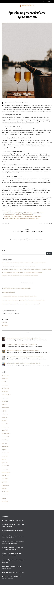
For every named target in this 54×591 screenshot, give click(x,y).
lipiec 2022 (4, 404)
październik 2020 (6, 472)
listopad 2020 (5, 469)
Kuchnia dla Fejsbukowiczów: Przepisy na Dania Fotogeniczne (23, 350)
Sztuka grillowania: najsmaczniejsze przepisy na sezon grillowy (18, 266)
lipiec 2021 (4, 443)
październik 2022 (6, 394)
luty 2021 (4, 459)
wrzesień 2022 (5, 398)
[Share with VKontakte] (51, 223)
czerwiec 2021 (5, 446)
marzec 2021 (5, 456)
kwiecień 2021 (5, 453)
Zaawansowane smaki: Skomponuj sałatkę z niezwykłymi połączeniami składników (23, 300)
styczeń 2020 (5, 501)
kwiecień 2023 (5, 375)
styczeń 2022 (5, 423)
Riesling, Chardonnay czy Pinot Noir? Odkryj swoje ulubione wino (24, 338)
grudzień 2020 (5, 465)
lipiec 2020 (4, 482)
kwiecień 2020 (5, 491)
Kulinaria (4, 322)
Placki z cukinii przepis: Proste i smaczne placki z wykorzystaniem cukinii (21, 304)
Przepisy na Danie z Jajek (8, 292)
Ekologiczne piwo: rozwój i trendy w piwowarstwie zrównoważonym (25, 356)
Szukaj (3, 250)
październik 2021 (6, 433)
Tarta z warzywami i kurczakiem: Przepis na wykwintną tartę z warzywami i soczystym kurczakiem (13, 560)
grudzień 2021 (5, 427)
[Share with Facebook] (43, 223)
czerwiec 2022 (5, 407)
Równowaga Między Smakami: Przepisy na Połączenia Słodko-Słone (19, 296)
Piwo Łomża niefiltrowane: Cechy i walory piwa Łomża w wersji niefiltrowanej (22, 272)
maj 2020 (4, 488)
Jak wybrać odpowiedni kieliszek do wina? (12, 520)
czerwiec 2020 (5, 485)
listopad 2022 (5, 391)
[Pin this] (50, 223)
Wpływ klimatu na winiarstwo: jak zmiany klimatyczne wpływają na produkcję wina (24, 262)
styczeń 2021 (5, 462)
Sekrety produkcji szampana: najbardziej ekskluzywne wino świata (21, 218)
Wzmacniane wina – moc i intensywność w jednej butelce (22, 344)
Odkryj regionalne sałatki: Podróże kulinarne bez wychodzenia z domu (20, 275)
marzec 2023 (5, 378)
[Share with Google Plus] (46, 223)
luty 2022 (4, 420)
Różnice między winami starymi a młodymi (13, 572)
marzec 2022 (5, 417)
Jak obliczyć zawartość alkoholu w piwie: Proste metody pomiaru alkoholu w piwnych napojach (26, 269)
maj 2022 (4, 411)
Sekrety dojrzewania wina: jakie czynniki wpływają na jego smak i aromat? (23, 213)
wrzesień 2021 (5, 436)
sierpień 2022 (5, 401)
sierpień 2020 (5, 478)
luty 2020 (4, 498)
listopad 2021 (5, 430)
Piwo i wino (27, 9)
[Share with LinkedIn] (48, 223)
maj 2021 (4, 449)
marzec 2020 (5, 495)
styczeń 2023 (5, 385)
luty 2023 (4, 381)
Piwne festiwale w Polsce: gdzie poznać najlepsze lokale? (16, 288)
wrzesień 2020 (5, 475)
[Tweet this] (44, 223)
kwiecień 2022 (5, 414)
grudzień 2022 (5, 388)
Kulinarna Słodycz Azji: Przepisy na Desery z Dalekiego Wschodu (23, 363)
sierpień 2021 (5, 440)
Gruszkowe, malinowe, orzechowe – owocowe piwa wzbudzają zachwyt (22, 216)
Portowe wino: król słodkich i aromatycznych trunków (18, 214)
